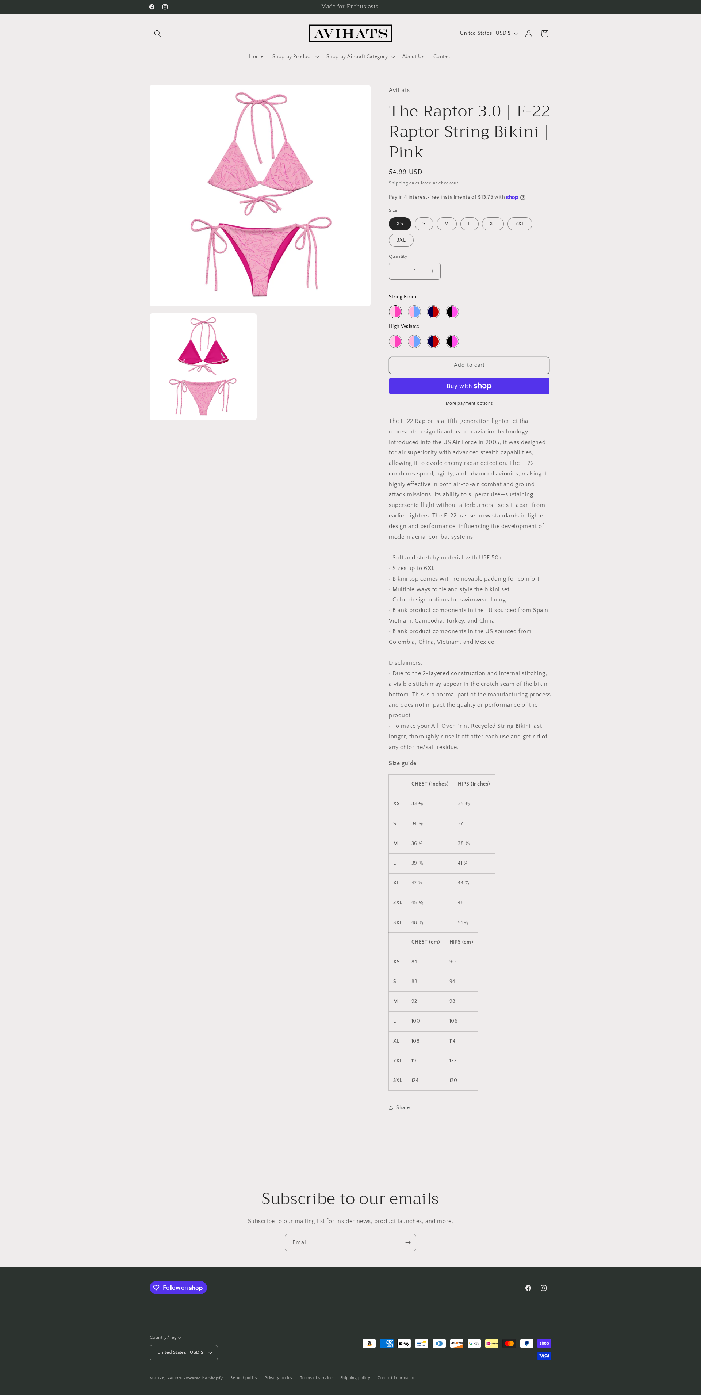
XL (493, 224)
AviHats (174, 1378)
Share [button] (403, 1108)
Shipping (398, 183)
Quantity (398, 256)
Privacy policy (279, 1378)
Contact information (396, 1378)
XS (400, 224)
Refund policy (244, 1378)
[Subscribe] (408, 1242)
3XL (401, 240)
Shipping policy (355, 1378)
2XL (520, 224)
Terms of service (316, 1378)
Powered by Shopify (203, 1378)
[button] (158, 34)
